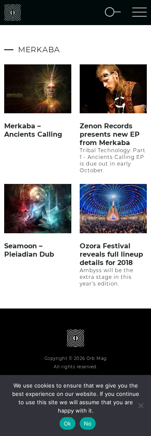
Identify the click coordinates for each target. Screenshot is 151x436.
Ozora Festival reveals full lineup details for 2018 (111, 254)
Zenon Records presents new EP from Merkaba (110, 134)
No (88, 423)
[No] (140, 405)
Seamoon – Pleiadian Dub (29, 250)
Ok (67, 423)
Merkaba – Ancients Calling (33, 130)
